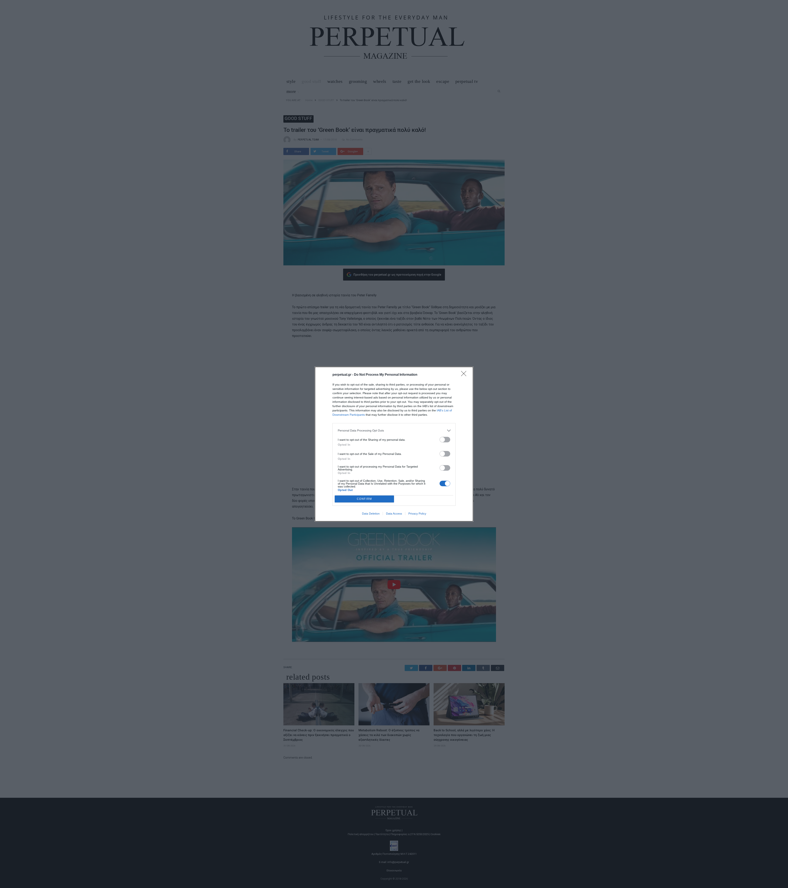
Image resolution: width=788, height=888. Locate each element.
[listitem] (394, 430)
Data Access (394, 513)
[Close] (465, 375)
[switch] (445, 439)
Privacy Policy (417, 513)
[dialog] (394, 444)
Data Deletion (371, 513)
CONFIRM (364, 498)
